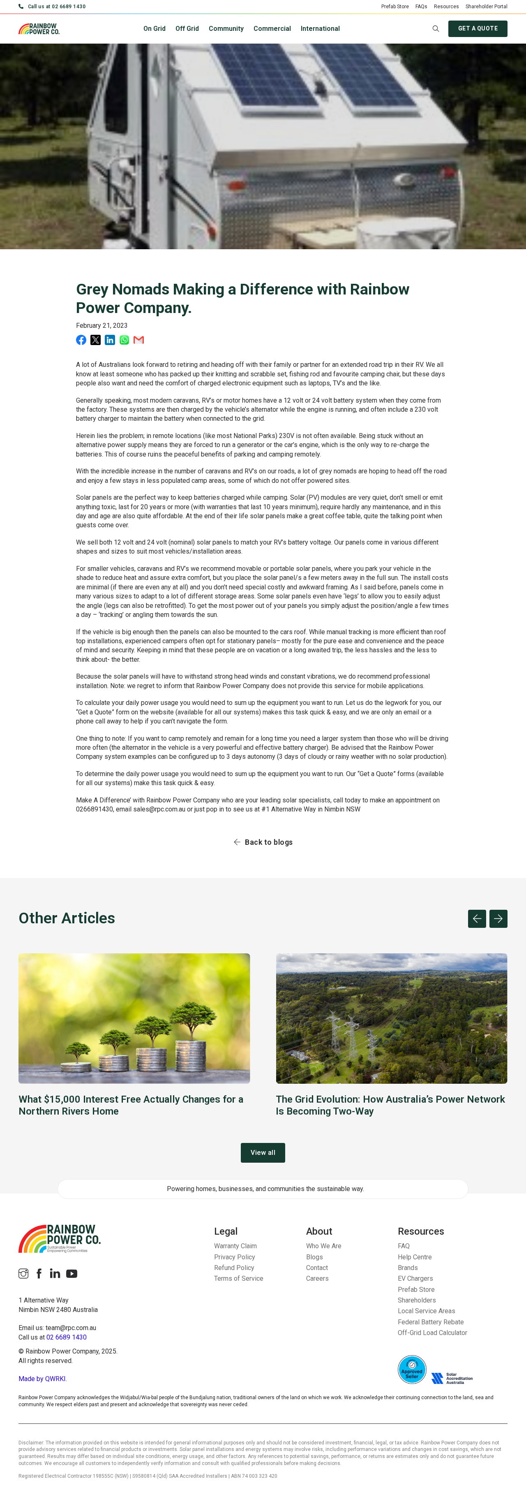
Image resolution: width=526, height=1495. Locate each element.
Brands (408, 1268)
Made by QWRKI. (42, 1379)
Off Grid (187, 28)
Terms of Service (238, 1278)
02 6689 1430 (66, 1337)
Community (226, 28)
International (320, 28)
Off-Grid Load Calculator (432, 1333)
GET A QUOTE (478, 28)
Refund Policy (234, 1268)
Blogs (314, 1257)
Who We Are (323, 1246)
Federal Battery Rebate (431, 1322)
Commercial (272, 28)
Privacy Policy (234, 1257)
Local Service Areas (426, 1311)
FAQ (404, 1246)
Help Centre (415, 1257)
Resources (446, 6)
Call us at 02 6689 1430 (56, 6)
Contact (317, 1268)
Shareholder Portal (487, 6)
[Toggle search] (436, 29)
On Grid (154, 28)
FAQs (421, 6)
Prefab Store (395, 6)
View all (263, 1153)
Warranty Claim (235, 1246)
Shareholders (417, 1300)
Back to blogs (269, 842)
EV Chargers (415, 1278)
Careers (317, 1278)
